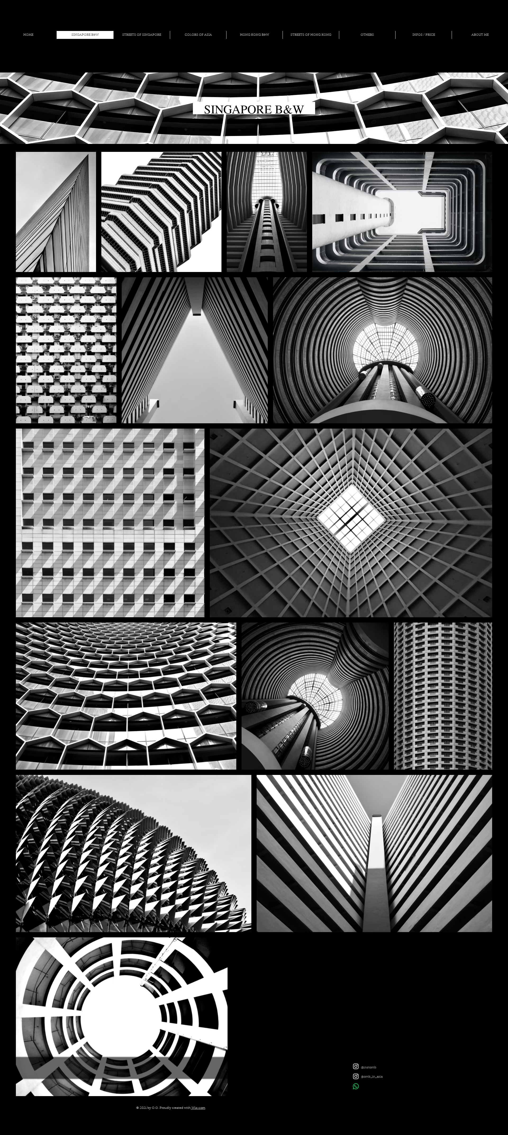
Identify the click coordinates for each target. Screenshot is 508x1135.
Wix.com (198, 1108)
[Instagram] (356, 1066)
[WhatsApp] (356, 1086)
